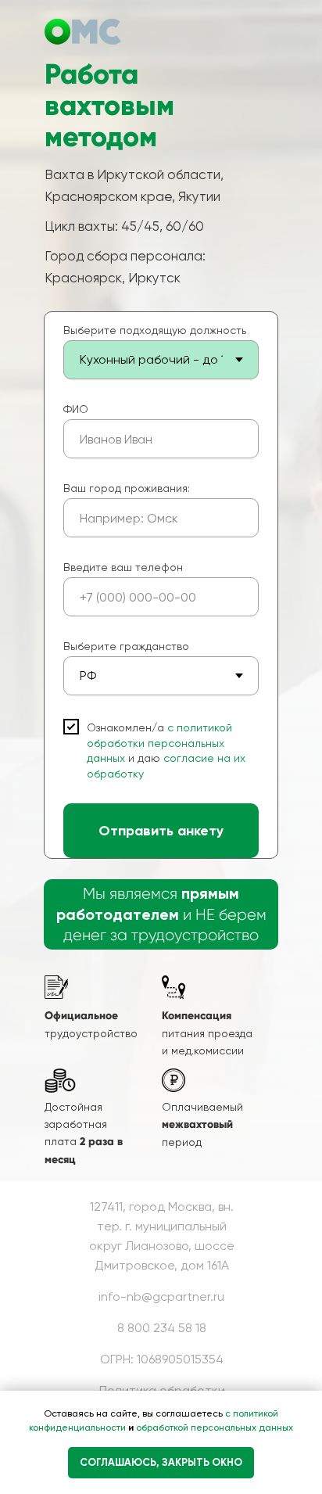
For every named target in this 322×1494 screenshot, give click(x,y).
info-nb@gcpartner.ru (161, 1296)
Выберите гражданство (126, 646)
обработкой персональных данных (213, 1427)
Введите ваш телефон (123, 567)
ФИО (75, 409)
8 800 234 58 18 (161, 1327)
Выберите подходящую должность (154, 330)
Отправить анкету (161, 830)
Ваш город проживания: (126, 488)
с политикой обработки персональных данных (159, 742)
